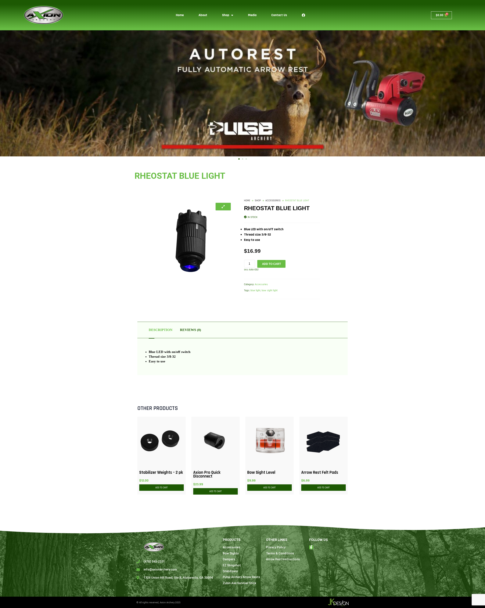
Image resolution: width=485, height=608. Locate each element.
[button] (239, 159)
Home (180, 15)
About (203, 15)
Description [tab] (160, 330)
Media (252, 15)
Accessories (273, 200)
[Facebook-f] (311, 547)
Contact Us (279, 15)
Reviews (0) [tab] (190, 330)
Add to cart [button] (161, 487)
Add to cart (271, 263)
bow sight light (270, 290)
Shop (225, 15)
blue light (255, 290)
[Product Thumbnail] (223, 206)
